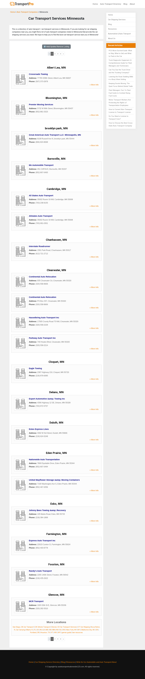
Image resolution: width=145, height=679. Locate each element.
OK (97, 630)
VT (52, 633)
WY (59, 633)
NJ (61, 630)
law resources (77, 633)
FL (35, 630)
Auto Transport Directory (110, 4)
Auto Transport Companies (27, 12)
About (132, 4)
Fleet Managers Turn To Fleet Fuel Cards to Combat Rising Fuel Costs (120, 93)
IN (40, 630)
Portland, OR (34, 633)
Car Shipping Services (117, 20)
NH (57, 630)
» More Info (94, 85)
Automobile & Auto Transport (119, 34)
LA (44, 630)
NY (79, 630)
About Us (111, 38)
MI (50, 630)
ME (47, 630)
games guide (66, 633)
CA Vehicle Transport (42, 627)
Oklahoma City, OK (88, 630)
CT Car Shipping (84, 627)
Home (95, 4)
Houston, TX (45, 633)
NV (64, 630)
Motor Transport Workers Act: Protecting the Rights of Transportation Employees (120, 102)
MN (53, 630)
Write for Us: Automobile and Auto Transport (93, 662)
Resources (112, 29)
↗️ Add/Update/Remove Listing (56, 47)
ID (38, 630)
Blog (125, 4)
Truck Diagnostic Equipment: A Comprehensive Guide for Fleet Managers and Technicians (120, 63)
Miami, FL (29, 630)
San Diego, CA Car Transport (23, 627)
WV (55, 633)
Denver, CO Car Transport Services (64, 627)
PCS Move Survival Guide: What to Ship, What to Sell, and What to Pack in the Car (120, 53)
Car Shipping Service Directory (47, 662)
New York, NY (71, 630)
